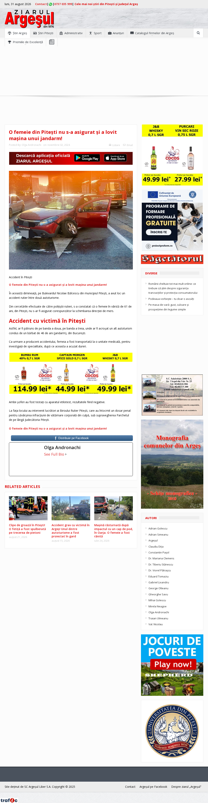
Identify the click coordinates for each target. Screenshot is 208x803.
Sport (98, 33)
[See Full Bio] (65, 454)
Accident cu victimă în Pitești (47, 320)
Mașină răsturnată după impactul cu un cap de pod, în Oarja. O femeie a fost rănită (113, 530)
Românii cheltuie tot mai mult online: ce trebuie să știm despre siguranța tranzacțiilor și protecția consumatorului (172, 288)
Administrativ (73, 33)
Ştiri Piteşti (45, 33)
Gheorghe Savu (158, 594)
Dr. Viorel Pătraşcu (159, 570)
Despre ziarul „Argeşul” (186, 787)
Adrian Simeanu (158, 534)
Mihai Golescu (157, 600)
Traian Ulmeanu (158, 618)
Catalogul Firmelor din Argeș (154, 33)
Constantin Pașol (158, 552)
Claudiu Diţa (156, 546)
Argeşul (153, 540)
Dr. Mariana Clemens (161, 558)
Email (130, 145)
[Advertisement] (104, 74)
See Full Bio (54, 454)
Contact (41, 4)
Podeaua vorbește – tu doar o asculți (171, 299)
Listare (116, 145)
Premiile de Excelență (28, 42)
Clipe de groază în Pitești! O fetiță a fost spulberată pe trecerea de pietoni (27, 528)
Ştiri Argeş (20, 33)
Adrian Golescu (157, 528)
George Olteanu (158, 588)
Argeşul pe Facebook (153, 787)
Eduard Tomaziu (158, 576)
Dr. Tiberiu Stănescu (160, 564)
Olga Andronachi (31, 145)
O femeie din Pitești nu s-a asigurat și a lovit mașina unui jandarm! (58, 285)
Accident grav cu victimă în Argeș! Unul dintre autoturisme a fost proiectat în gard (71, 530)
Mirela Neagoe (157, 606)
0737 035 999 (63, 4)
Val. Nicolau (155, 624)
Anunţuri (118, 33)
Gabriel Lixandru (158, 582)
